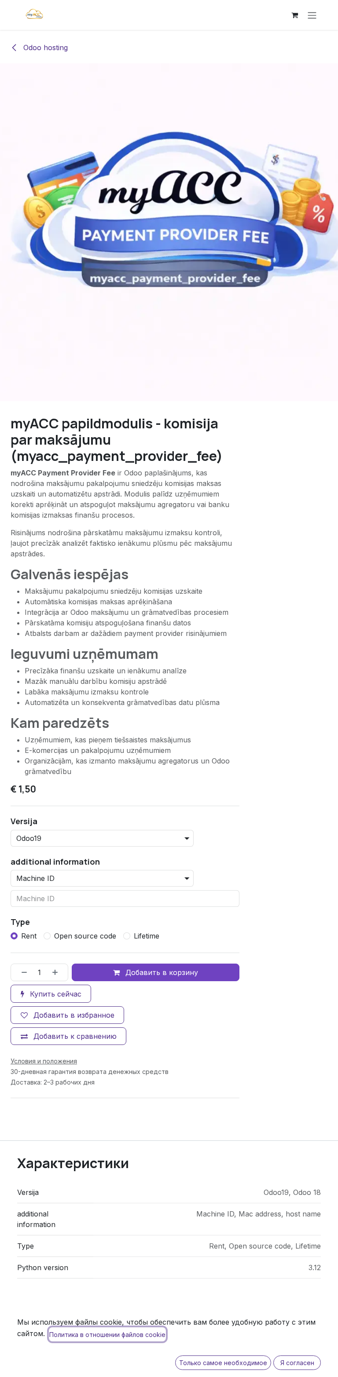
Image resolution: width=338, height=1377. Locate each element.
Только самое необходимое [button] (223, 1362)
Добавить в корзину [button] (160, 972)
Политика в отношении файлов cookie (107, 1334)
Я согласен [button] (297, 1362)
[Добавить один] (58, 972)
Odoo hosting (44, 47)
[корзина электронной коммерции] (294, 15)
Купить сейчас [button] (54, 994)
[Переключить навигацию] (312, 15)
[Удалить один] (21, 972)
